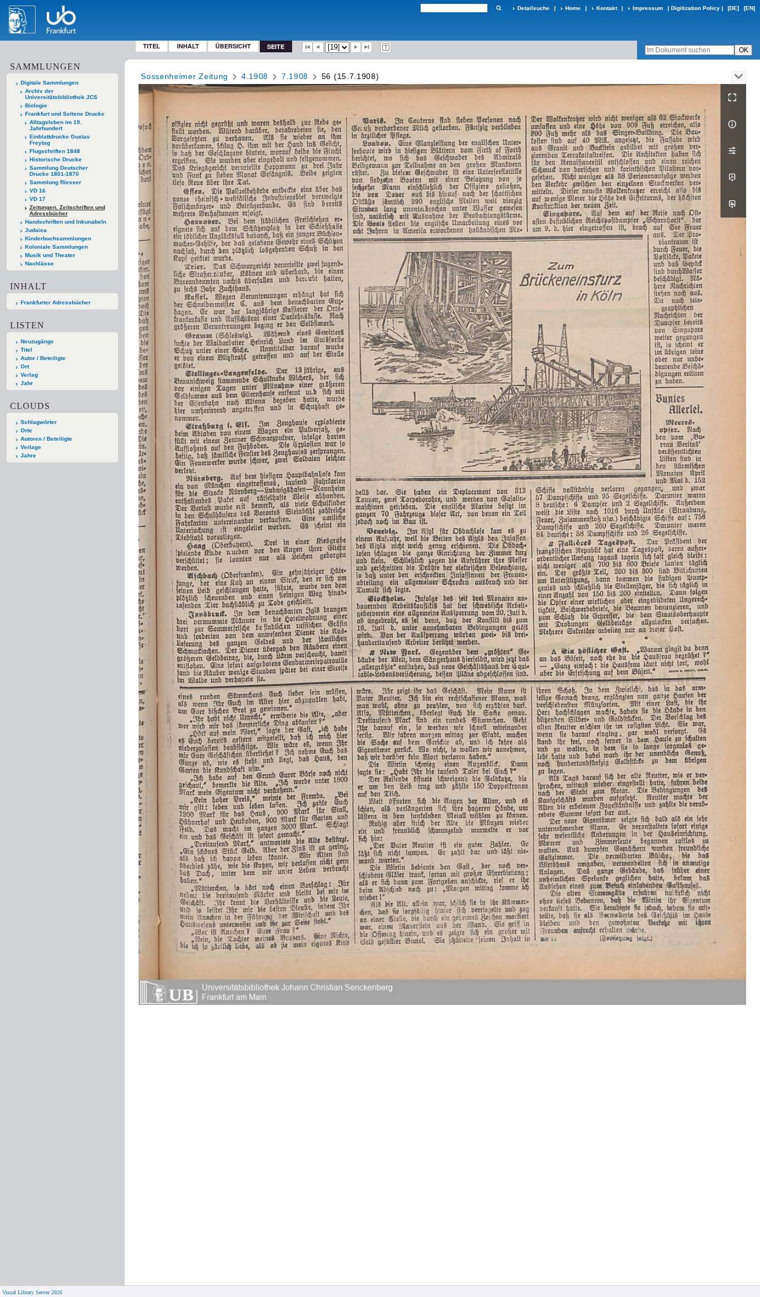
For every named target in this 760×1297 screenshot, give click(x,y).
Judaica (36, 230)
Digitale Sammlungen (49, 83)
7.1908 (295, 76)
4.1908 (254, 76)
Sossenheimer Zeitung (184, 76)
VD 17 (37, 199)
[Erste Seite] (307, 47)
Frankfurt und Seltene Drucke (65, 114)
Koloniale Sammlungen (56, 247)
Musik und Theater (50, 255)
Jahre (28, 455)
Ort (25, 366)
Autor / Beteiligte (43, 358)
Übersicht (233, 46)
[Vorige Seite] (318, 47)
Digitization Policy (695, 8)
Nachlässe (39, 263)
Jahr (27, 383)
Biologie (36, 105)
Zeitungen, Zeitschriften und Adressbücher (67, 210)
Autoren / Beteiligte (46, 439)
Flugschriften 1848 (54, 151)
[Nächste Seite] (356, 47)
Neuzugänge (37, 341)
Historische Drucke (55, 159)
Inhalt (188, 46)
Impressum (648, 8)
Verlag (29, 375)
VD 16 (37, 191)
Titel (151, 46)
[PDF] (733, 177)
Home (573, 8)
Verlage (31, 447)
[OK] (498, 8)
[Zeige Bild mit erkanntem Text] (386, 47)
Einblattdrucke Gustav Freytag (59, 140)
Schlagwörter (39, 422)
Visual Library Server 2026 (32, 1292)
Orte (26, 430)
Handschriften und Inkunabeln (65, 222)
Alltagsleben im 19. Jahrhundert (55, 125)
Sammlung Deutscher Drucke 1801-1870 (58, 171)
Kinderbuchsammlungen (58, 238)
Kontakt (606, 8)
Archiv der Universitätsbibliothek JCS (61, 94)
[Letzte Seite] (366, 47)
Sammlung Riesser (55, 182)
